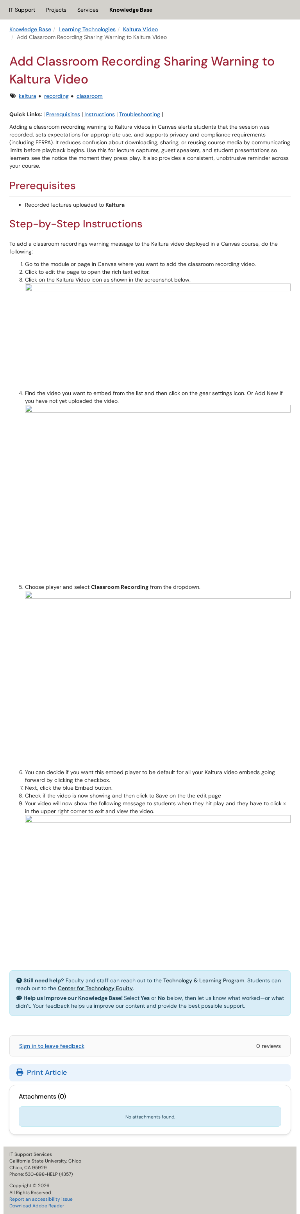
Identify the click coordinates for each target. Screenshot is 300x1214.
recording (56, 95)
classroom (90, 95)
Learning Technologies (87, 29)
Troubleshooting (139, 114)
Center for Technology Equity (95, 988)
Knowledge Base (130, 9)
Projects (56, 9)
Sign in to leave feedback (51, 1045)
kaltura (27, 95)
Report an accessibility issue (41, 1199)
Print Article (46, 1072)
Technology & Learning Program (204, 980)
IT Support (22, 9)
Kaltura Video (140, 29)
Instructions (99, 114)
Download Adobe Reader (36, 1206)
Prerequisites (63, 114)
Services (87, 9)
